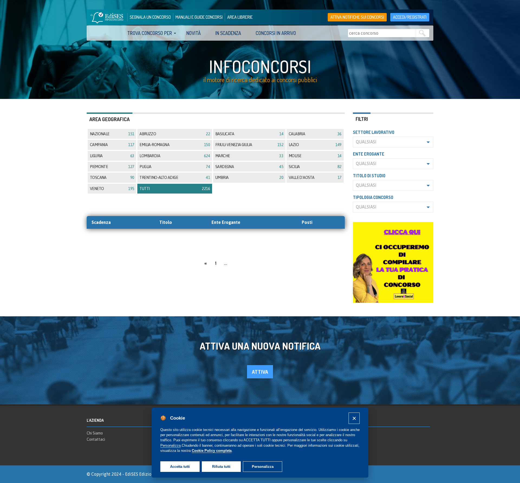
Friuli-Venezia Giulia (249, 145)
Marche (249, 156)
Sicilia (315, 167)
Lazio (315, 145)
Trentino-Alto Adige (174, 177)
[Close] (354, 418)
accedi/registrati (410, 17)
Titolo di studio (369, 175)
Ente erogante (368, 154)
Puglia (174, 167)
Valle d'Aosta (315, 177)
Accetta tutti (180, 467)
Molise (315, 156)
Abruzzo (174, 134)
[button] (393, 142)
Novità (193, 33)
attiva (260, 371)
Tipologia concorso (373, 197)
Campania (112, 145)
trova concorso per (149, 33)
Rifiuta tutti (221, 467)
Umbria (249, 177)
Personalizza (263, 467)
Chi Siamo (95, 433)
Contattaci (96, 439)
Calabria (315, 134)
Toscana (112, 177)
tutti (174, 188)
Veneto (112, 188)
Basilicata (249, 134)
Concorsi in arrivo (276, 33)
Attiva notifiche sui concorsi (357, 17)
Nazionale (112, 134)
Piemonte (112, 167)
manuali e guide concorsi (199, 17)
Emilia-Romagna (174, 145)
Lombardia (174, 156)
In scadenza (228, 33)
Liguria (112, 156)
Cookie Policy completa (212, 451)
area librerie (240, 17)
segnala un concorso (150, 17)
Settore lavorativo (373, 132)
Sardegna (249, 167)
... (225, 263)
